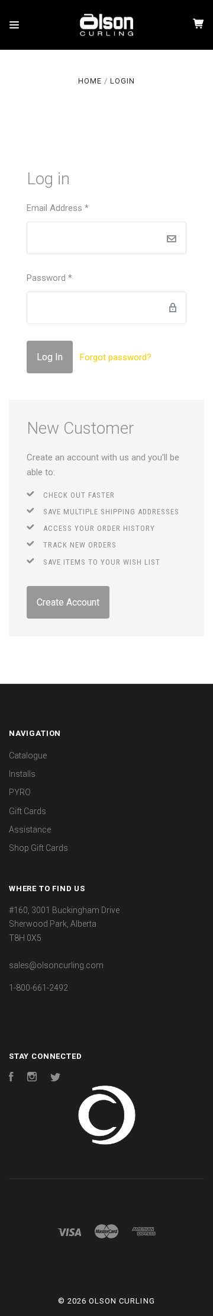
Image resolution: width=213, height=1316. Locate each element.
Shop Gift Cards (38, 848)
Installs (22, 774)
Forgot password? (115, 357)
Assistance (30, 829)
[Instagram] (32, 1078)
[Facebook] (11, 1078)
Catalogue (28, 755)
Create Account (68, 602)
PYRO (20, 792)
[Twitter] (55, 1078)
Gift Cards (27, 811)
